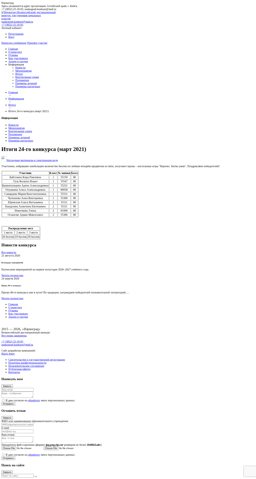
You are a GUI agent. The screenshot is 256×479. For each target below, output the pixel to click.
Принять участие (37, 42)
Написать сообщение (13, 42)
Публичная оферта (19, 369)
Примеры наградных (27, 86)
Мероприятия (23, 70)
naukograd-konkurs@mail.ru (17, 21)
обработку (34, 400)
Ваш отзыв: (8, 434)
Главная (13, 48)
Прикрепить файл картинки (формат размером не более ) (51, 444)
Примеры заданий (26, 83)
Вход (11, 37)
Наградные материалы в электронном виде (32, 160)
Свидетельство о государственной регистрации (36, 359)
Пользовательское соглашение (26, 365)
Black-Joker (8, 353)
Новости (20, 67)
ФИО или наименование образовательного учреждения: (34, 421)
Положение (22, 80)
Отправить (8, 404)
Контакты (14, 372)
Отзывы (13, 55)
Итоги (19, 73)
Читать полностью (12, 275)
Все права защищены (14, 335)
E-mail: (5, 427)
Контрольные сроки (27, 77)
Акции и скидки (18, 61)
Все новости (8, 252)
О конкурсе (15, 51)
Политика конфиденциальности (27, 362)
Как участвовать (18, 58)
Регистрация (15, 33)
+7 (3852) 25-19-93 (12, 24)
